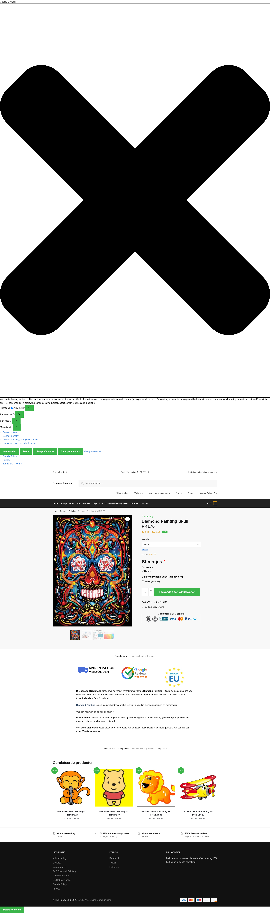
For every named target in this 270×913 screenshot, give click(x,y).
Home (55, 511)
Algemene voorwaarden (159, 493)
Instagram (114, 867)
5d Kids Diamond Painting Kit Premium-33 (155, 813)
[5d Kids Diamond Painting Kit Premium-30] (114, 788)
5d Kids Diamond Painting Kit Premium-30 (113, 813)
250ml (152, 581)
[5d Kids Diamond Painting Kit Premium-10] (198, 788)
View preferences (45, 451)
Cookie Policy (10, 456)
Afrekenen (138, 493)
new (164, 748)
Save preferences (70, 451)
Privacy (6, 460)
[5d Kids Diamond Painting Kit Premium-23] (72, 788)
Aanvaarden (9, 451)
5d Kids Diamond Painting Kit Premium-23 (71, 813)
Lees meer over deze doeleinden (19, 443)
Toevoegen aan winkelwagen (177, 591)
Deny (26, 451)
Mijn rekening (122, 493)
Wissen (145, 550)
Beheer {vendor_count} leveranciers (21, 439)
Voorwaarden (59, 867)
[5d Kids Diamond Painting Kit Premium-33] (156, 788)
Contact (191, 493)
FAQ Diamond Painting (64, 871)
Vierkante (148, 567)
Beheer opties (10, 432)
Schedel (151, 748)
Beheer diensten (11, 436)
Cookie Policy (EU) (208, 493)
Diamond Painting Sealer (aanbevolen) (162, 577)
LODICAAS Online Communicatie (94, 900)
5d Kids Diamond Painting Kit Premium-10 (198, 813)
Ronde (147, 571)
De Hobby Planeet (62, 880)
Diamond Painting (62, 483)
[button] (135, 201)
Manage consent (12, 909)
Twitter (112, 863)
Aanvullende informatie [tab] (143, 656)
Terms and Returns (12, 463)
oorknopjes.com (61, 875)
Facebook (114, 858)
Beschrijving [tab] (121, 656)
